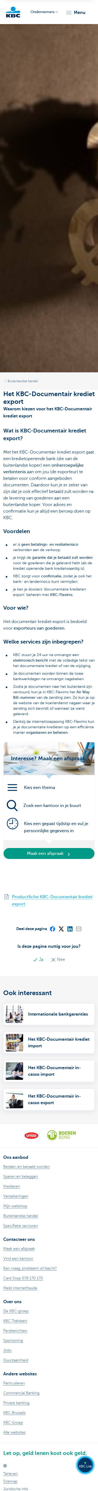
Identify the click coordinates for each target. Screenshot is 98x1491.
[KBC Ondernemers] (13, 12)
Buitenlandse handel (23, 381)
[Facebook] (52, 928)
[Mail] (78, 928)
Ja (41, 959)
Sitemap (10, 1481)
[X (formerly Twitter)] (61, 928)
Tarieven (10, 1474)
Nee (60, 959)
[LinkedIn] (69, 928)
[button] (75, 12)
